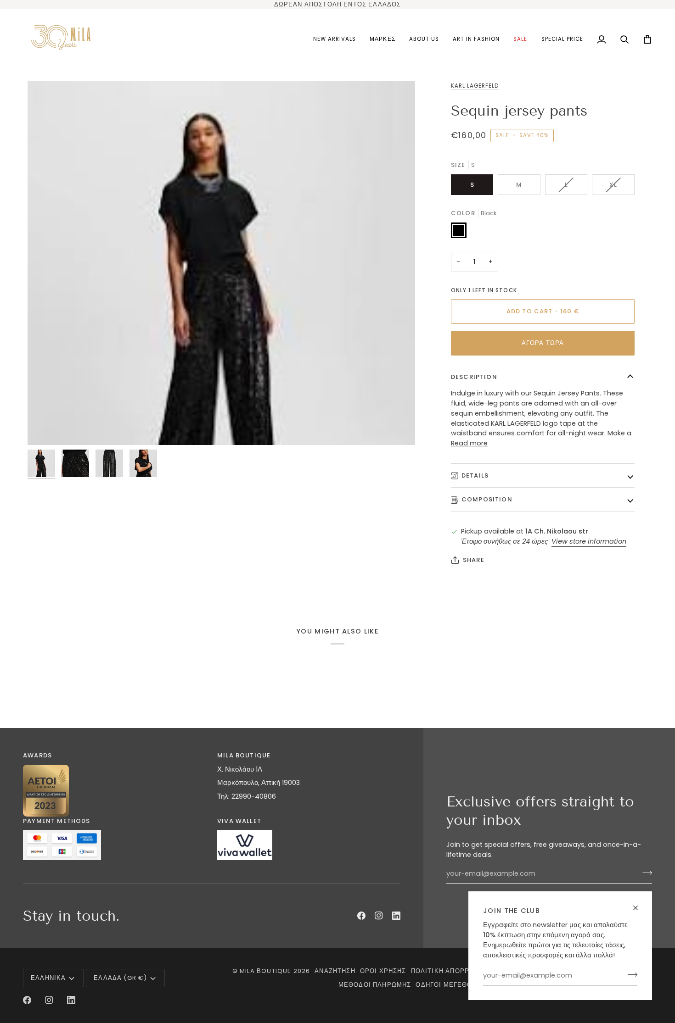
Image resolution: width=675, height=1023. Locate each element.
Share (473, 560)
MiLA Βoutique (265, 971)
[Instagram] (379, 916)
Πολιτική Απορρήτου (449, 971)
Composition (486, 499)
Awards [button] (37, 755)
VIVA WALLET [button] (239, 821)
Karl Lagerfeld (475, 85)
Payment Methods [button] (56, 821)
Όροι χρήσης (383, 971)
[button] (382, 39)
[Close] (639, 907)
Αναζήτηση (335, 971)
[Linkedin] (396, 916)
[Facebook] (361, 916)
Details (475, 475)
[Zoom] (221, 263)
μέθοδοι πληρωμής (374, 984)
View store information (588, 541)
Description (474, 377)
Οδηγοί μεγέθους (448, 984)
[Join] (629, 974)
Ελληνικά (48, 977)
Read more (469, 443)
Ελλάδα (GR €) (120, 977)
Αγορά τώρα (543, 343)
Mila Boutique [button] (243, 755)
